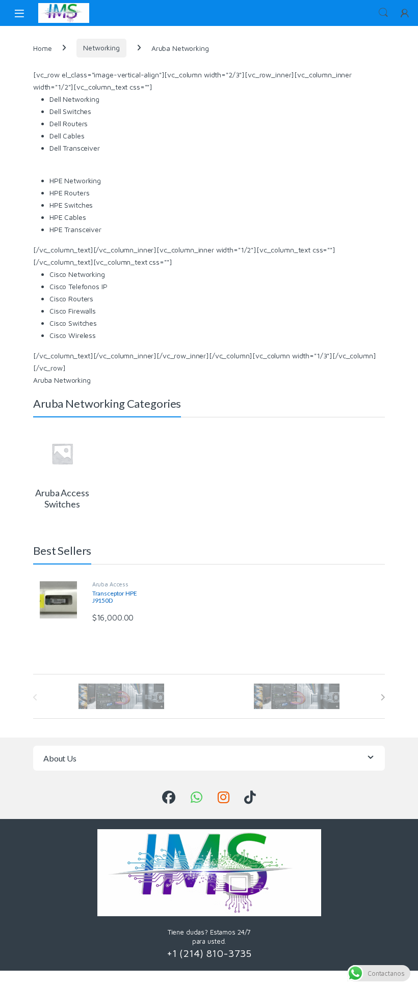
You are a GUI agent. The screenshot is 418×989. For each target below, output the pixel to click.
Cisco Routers (71, 298)
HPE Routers (69, 192)
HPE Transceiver (75, 229)
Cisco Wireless (72, 335)
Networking (101, 47)
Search (383, 12)
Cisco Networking (77, 274)
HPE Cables (67, 217)
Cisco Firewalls (72, 310)
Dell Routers (68, 123)
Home (42, 47)
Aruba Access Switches (110, 587)
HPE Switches (71, 205)
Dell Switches (70, 111)
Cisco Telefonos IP (78, 286)
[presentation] (382, 697)
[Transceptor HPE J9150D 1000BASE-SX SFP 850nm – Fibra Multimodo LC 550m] (62, 599)
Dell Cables (66, 135)
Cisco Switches (73, 323)
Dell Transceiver (74, 148)
